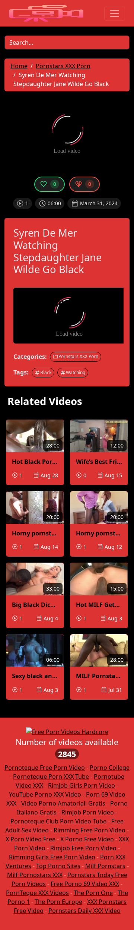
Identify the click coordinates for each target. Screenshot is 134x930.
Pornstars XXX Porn (78, 356)
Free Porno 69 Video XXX (85, 884)
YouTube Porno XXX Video (45, 794)
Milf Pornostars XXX (35, 875)
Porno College (110, 767)
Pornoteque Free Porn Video (44, 767)
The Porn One (93, 893)
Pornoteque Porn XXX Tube (51, 776)
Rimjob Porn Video (87, 812)
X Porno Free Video (87, 839)
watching (75, 372)
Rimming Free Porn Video (89, 830)
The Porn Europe (58, 902)
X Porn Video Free (30, 839)
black (45, 372)
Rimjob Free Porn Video (83, 848)
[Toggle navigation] (114, 13)
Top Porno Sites (58, 866)
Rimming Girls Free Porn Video (52, 857)
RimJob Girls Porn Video (81, 785)
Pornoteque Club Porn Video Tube (58, 821)
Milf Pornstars (105, 866)
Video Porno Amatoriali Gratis (63, 803)
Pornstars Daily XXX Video (84, 911)
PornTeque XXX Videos (37, 893)
